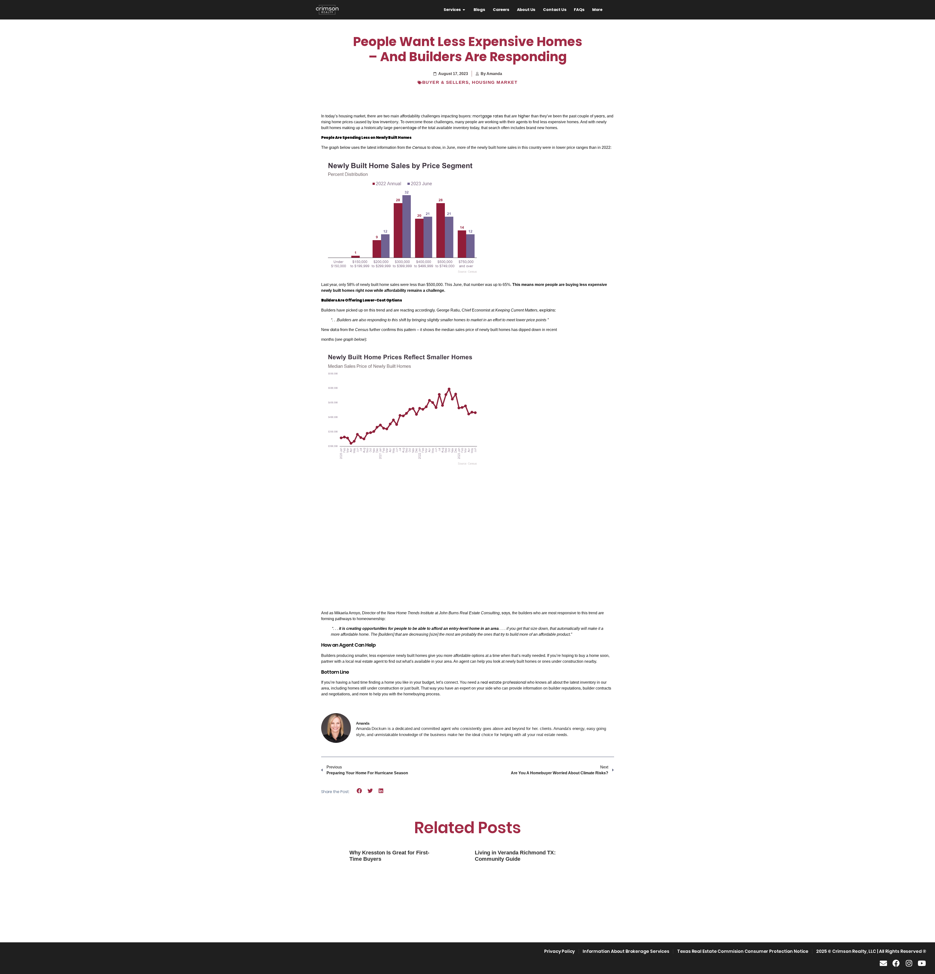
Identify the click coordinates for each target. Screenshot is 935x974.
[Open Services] (464, 10)
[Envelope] (883, 963)
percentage (405, 128)
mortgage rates (487, 116)
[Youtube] (922, 963)
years (599, 116)
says (506, 613)
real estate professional (503, 682)
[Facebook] (896, 963)
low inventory (385, 122)
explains (547, 310)
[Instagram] (909, 963)
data (334, 329)
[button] (359, 791)
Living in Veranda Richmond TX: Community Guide (515, 856)
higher (524, 116)
